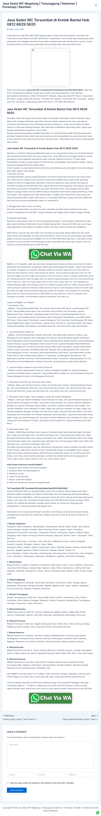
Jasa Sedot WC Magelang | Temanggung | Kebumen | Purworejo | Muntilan (39, 5)
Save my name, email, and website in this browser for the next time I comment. (42, 783)
